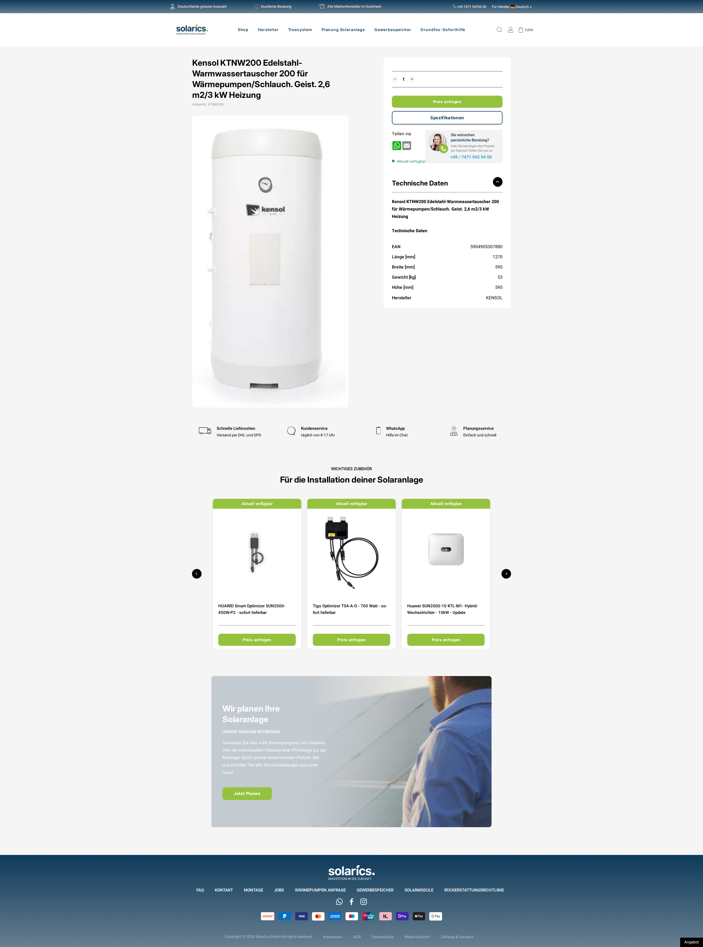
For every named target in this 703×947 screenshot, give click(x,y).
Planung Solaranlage (343, 29)
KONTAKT (224, 890)
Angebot (691, 942)
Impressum (332, 937)
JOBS (279, 890)
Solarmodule (418, 890)
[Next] (506, 573)
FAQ (200, 890)
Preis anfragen (447, 101)
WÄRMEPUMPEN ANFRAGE (320, 890)
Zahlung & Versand (457, 937)
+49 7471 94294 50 (471, 6)
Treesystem (300, 29)
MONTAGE (253, 890)
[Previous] (197, 573)
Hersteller (268, 29)
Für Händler (501, 6)
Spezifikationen (447, 118)
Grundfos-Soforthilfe (442, 29)
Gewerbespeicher (392, 29)
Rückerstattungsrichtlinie (474, 890)
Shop (243, 29)
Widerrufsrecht (417, 937)
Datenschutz (383, 937)
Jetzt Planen (247, 793)
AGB (357, 937)
